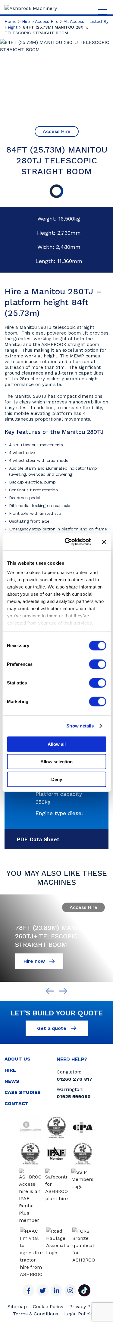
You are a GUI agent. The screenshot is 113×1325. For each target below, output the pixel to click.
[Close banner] (104, 542)
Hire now (35, 961)
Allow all (57, 743)
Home (11, 21)
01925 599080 (74, 1096)
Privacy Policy (85, 1306)
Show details (80, 725)
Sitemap (17, 1306)
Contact (17, 1103)
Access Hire (46, 21)
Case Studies (23, 1092)
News (12, 1081)
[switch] (97, 664)
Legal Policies (80, 1314)
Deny (56, 779)
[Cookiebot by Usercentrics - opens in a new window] (67, 542)
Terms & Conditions (35, 1314)
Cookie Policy (48, 1306)
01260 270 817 (75, 1079)
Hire (26, 21)
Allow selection (56, 761)
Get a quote (52, 1028)
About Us (17, 1059)
